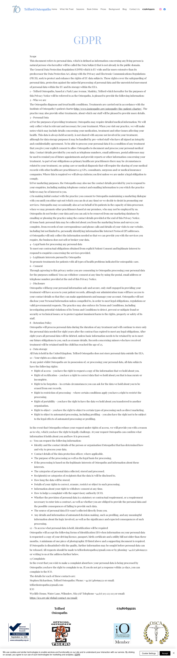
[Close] (173, 653)
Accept (165, 653)
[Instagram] (160, 9)
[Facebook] (164, 9)
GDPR (77, 654)
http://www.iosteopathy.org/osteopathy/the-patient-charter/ (108, 108)
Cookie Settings (149, 653)
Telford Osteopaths (59, 610)
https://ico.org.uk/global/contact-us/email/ (54, 597)
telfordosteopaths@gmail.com (46, 584)
